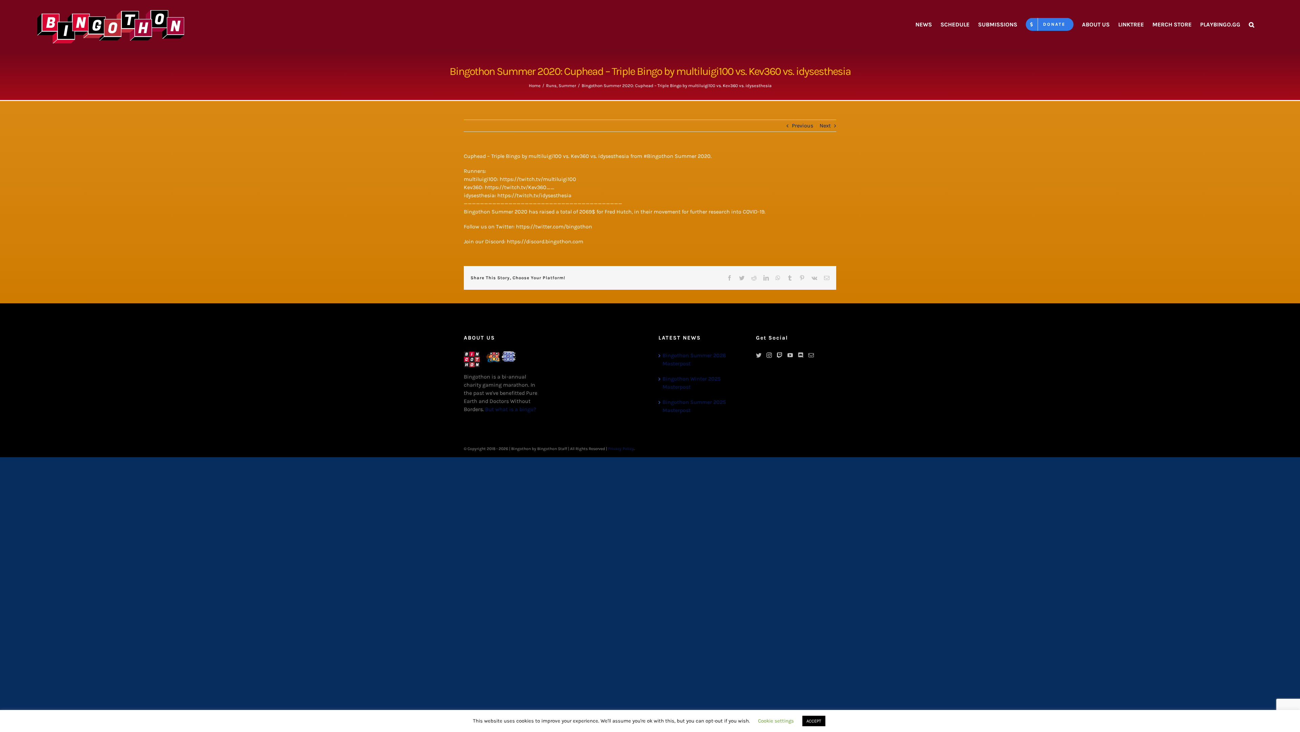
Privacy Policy (621, 448)
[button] (1251, 24)
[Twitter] (758, 355)
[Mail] (811, 355)
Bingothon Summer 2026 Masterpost (694, 359)
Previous (802, 125)
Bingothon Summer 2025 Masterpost (694, 406)
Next (825, 125)
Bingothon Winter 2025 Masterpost (692, 382)
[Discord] (800, 355)
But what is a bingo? (510, 409)
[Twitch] (779, 355)
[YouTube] (790, 355)
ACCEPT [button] (813, 721)
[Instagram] (769, 355)
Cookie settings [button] (776, 721)
